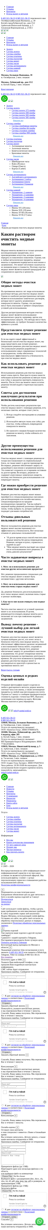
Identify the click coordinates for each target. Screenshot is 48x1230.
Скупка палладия (14, 59)
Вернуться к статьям (10, 670)
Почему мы (11, 847)
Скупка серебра (13, 54)
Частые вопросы (13, 849)
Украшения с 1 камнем (22, 192)
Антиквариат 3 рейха (21, 179)
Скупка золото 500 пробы (23, 113)
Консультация (7, 89)
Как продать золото (15, 852)
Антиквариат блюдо (21, 182)
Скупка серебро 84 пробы (23, 128)
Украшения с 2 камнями (23, 195)
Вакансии (10, 798)
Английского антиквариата (24, 177)
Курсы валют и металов (17, 14)
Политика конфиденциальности (15, 885)
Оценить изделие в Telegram (14, 942)
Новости (10, 789)
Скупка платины (14, 56)
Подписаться (7, 899)
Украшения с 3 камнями (23, 197)
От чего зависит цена (16, 845)
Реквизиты (11, 801)
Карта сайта (11, 803)
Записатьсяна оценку (6, 903)
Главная (10, 7)
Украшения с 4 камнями (23, 199)
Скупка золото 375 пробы (23, 110)
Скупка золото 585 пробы (23, 117)
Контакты (10, 11)
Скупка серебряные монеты (24, 126)
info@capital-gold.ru (22, 711)
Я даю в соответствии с (23, 998)
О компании (12, 796)
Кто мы (9, 840)
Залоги (9, 49)
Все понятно (7, 957)
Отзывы (10, 9)
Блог (8, 805)
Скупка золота (13, 51)
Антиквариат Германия (22, 184)
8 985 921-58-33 (23, 18)
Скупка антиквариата (16, 66)
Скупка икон (12, 70)
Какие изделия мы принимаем (20, 842)
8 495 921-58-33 (8, 18)
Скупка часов (12, 63)
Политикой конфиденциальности (18, 999)
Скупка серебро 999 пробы (24, 133)
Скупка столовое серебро (23, 130)
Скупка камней (13, 68)
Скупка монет (12, 61)
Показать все (18, 120)
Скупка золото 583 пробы (23, 115)
